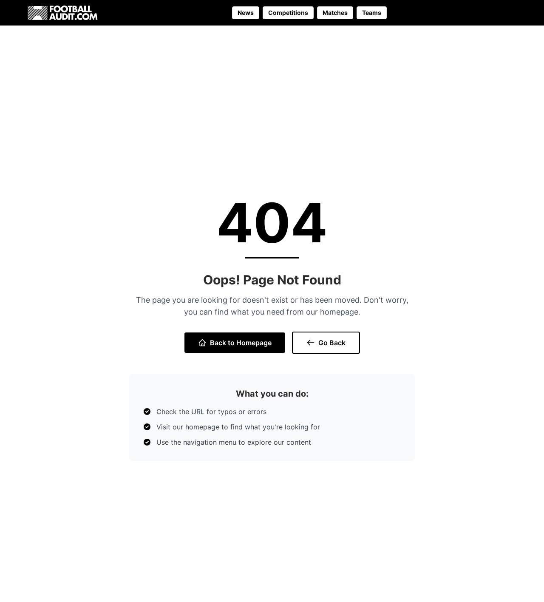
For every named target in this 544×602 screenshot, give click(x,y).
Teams (371, 12)
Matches (335, 12)
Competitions (288, 12)
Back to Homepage (241, 342)
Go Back (332, 342)
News (246, 12)
